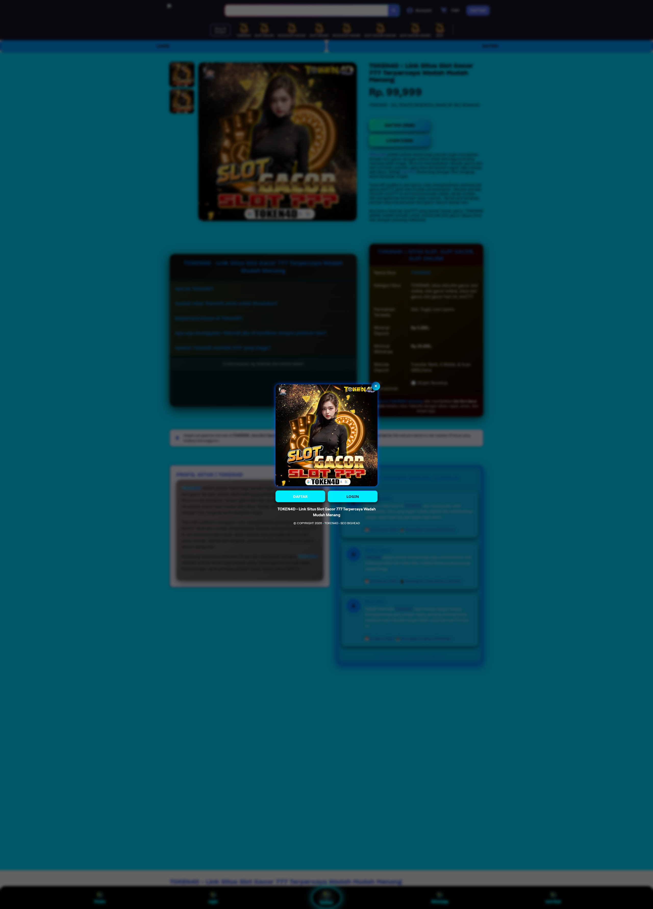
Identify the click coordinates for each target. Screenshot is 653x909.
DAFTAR (300, 496)
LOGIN (352, 496)
